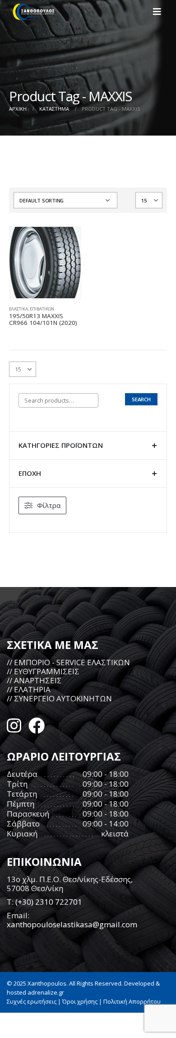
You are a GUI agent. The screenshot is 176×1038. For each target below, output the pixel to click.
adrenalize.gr (46, 992)
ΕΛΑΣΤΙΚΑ (18, 309)
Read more (66, 242)
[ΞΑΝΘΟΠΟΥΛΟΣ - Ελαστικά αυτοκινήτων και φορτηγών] (34, 11)
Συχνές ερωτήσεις (31, 1001)
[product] (45, 262)
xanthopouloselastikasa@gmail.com (72, 924)
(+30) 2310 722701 (48, 902)
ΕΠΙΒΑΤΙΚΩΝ (42, 309)
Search (141, 399)
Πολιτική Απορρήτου (132, 1001)
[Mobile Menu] (160, 11)
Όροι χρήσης (79, 1001)
